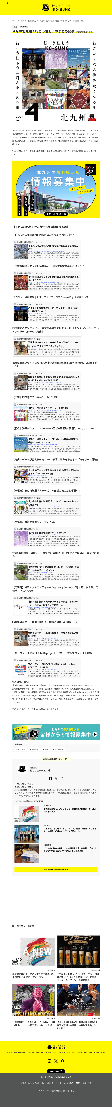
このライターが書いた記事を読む (56, 869)
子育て (78, 1083)
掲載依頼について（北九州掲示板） (31, 1052)
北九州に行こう (33, 1083)
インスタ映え (68, 1083)
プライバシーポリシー (84, 1052)
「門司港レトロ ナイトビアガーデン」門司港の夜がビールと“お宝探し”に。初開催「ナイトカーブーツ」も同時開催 (78, 977)
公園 (84, 1083)
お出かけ (35, 749)
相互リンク (71, 1052)
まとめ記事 (59, 749)
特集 (89, 1083)
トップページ (12, 1052)
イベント (21, 749)
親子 (46, 749)
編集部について (51, 1052)
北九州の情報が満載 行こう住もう (63, 1091)
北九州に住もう (47, 1083)
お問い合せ (98, 1052)
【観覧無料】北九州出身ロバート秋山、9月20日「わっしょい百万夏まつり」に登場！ (33, 1024)
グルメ (23, 1083)
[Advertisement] (56, 899)
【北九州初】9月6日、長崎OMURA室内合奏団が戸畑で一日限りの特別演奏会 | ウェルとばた (77, 1025)
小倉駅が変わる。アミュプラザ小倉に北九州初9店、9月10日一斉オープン (33, 975)
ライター (62, 1052)
